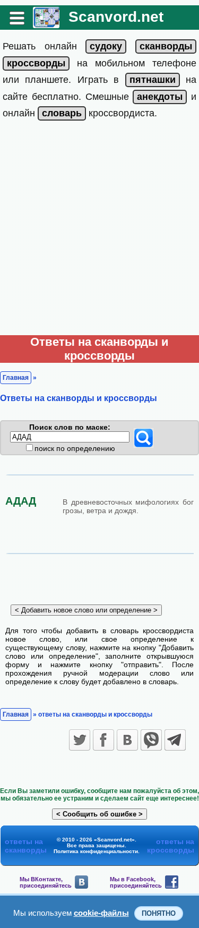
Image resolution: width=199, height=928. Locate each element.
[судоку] (105, 46)
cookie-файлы (101, 912)
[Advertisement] (99, 230)
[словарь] (62, 113)
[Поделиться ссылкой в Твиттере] (79, 740)
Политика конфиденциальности (96, 851)
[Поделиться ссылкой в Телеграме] (175, 740)
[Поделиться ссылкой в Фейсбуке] (103, 740)
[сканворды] (165, 46)
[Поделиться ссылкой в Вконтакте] (127, 740)
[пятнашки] (152, 79)
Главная (16, 377)
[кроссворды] (36, 63)
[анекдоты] (160, 96)
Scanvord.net (115, 16)
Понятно (159, 913)
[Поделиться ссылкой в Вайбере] (151, 740)
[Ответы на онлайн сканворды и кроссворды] (46, 24)
